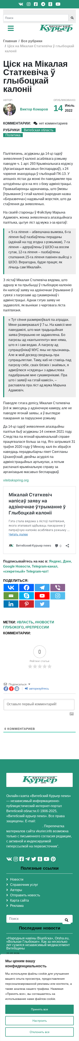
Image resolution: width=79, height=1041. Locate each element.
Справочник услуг (24, 884)
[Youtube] (42, 595)
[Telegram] (42, 587)
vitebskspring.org (16, 480)
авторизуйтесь (38, 688)
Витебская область (38, 130)
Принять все (39, 1009)
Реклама (17, 905)
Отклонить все (40, 1032)
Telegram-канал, (45, 566)
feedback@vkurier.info (24, 826)
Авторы (16, 890)
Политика (12, 135)
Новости (16, 879)
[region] (39, 997)
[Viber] (57, 587)
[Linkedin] (11, 604)
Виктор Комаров (34, 109)
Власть (26, 622)
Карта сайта (19, 900)
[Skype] (26, 595)
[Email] (11, 595)
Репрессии (38, 627)
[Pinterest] (26, 604)
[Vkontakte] (11, 587)
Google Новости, (17, 566)
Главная (10, 41)
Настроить (39, 1020)
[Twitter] (42, 604)
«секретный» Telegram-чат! (25, 571)
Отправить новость (25, 895)
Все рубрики (31, 41)
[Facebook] (26, 587)
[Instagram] (57, 595)
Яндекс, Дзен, (60, 561)
